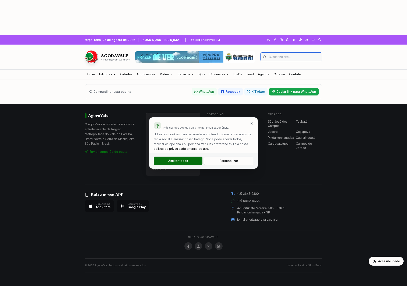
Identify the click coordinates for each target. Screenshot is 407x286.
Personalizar (228, 161)
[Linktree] (319, 40)
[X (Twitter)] (294, 40)
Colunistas (217, 74)
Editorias (105, 74)
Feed (250, 74)
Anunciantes (146, 74)
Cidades (126, 74)
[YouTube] (313, 40)
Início (91, 74)
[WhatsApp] (287, 40)
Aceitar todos (178, 161)
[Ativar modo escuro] (268, 40)
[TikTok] (300, 40)
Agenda (263, 74)
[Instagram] (281, 40)
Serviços (184, 74)
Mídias (165, 74)
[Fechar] (251, 123)
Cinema (279, 74)
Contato (295, 74)
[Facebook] (275, 40)
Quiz (201, 74)
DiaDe (237, 74)
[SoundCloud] (306, 40)
